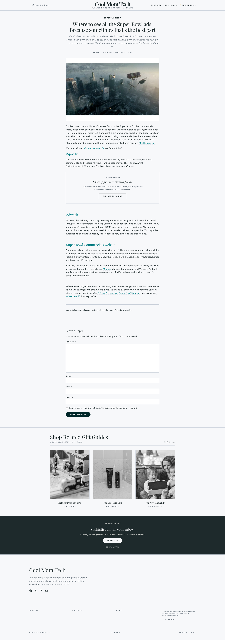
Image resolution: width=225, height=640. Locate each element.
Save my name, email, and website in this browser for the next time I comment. (103, 408)
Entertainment (112, 18)
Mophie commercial (94, 148)
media (93, 310)
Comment (71, 342)
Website (69, 397)
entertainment (84, 310)
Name (69, 376)
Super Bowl (119, 310)
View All (169, 442)
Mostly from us (146, 143)
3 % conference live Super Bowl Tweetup (119, 293)
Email (69, 386)
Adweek (72, 214)
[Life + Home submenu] (177, 5)
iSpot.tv (72, 154)
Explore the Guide (115, 197)
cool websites (71, 310)
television (129, 310)
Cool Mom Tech (112, 3)
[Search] (33, 5)
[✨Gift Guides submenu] (195, 5)
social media (102, 310)
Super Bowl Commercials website (91, 244)
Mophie (107, 269)
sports (111, 310)
